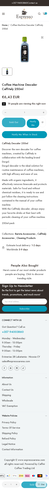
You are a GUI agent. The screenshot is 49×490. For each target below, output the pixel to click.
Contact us (7, 390)
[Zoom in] (42, 37)
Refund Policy (9, 438)
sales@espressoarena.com (16, 361)
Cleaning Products (26, 238)
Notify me (33, 123)
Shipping (6, 395)
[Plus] (43, 112)
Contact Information (12, 449)
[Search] (39, 14)
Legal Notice (8, 444)
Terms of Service (11, 427)
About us (6, 384)
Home (4, 25)
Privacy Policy (9, 422)
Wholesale (7, 400)
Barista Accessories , (26, 234)
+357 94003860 (13, 332)
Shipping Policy (10, 433)
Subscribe (25, 308)
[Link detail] (4, 368)
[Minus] (5, 112)
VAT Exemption (10, 406)
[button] (42, 122)
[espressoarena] (24, 13)
